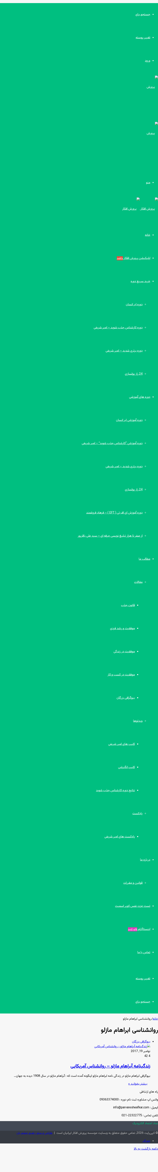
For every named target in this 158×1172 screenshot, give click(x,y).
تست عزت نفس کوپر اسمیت (132, 906)
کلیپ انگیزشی (126, 767)
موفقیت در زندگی (124, 651)
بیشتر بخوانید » (137, 1084)
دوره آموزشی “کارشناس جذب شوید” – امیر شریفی (112, 443)
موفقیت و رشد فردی (122, 628)
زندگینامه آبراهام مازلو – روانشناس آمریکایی (110, 1066)
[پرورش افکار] (140, 209)
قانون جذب (128, 605)
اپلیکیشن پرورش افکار (133, 258)
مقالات (138, 582)
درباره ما (145, 859)
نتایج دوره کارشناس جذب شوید (115, 790)
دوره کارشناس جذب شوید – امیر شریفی (118, 327)
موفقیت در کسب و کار (121, 674)
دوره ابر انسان (134, 304)
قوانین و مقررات (133, 883)
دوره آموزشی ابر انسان (129, 420)
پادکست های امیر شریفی (119, 836)
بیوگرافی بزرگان (126, 698)
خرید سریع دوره (140, 281)
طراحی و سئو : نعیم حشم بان (34, 1133)
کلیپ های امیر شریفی (121, 744)
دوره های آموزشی (139, 397)
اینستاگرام (139, 929)
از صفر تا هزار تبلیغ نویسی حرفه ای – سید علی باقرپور (110, 536)
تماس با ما (143, 952)
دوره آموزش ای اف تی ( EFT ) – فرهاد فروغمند (114, 512)
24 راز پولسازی (134, 374)
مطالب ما (144, 559)
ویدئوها (138, 721)
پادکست (137, 813)
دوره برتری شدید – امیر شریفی (124, 350)
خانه (147, 235)
